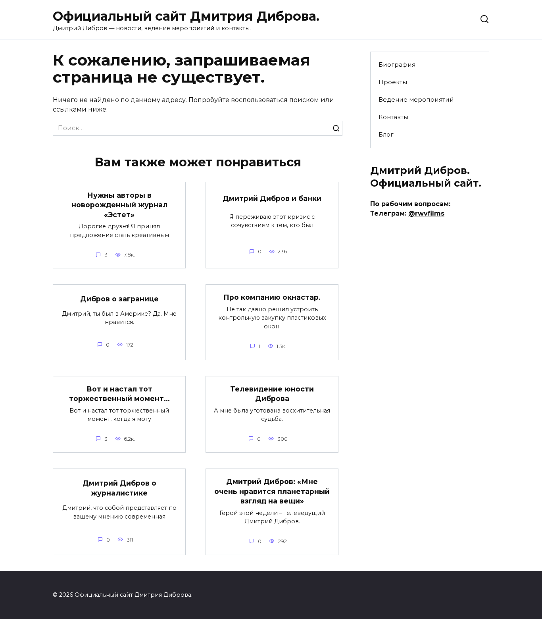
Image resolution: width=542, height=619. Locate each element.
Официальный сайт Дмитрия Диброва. (186, 16)
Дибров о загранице (119, 299)
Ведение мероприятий (416, 99)
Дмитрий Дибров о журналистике (119, 488)
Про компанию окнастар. (272, 297)
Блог (386, 134)
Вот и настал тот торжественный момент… (119, 394)
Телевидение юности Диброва (272, 394)
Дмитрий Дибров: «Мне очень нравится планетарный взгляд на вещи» (272, 491)
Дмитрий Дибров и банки (272, 198)
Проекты (393, 82)
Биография (397, 64)
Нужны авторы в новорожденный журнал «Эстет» (119, 204)
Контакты (393, 117)
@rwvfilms (426, 213)
